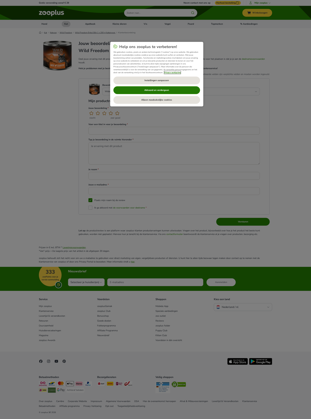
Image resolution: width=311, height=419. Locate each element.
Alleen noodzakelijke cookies (156, 99)
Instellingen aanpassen (156, 80)
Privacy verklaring (172, 72)
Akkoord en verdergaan (156, 90)
